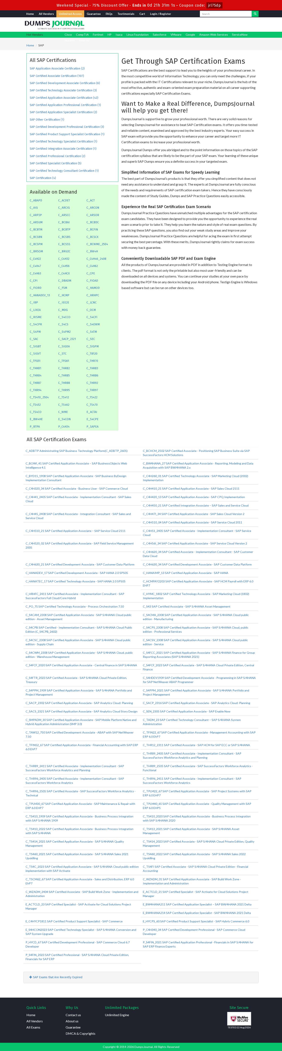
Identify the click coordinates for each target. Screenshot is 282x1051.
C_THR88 (64, 383)
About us (72, 1021)
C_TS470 (92, 405)
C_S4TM (91, 332)
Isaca (119, 34)
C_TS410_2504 (39, 397)
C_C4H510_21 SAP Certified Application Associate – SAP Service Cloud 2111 (76, 531)
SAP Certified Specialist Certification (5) (55, 163)
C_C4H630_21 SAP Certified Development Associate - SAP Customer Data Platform (80, 564)
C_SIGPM (92, 346)
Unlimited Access (70, 13)
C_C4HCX (64, 273)
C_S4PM (35, 332)
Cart (142, 13)
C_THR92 (92, 383)
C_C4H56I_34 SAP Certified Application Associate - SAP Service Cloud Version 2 (195, 543)
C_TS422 (91, 397)
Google (190, 34)
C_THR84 (35, 375)
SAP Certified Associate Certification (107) (57, 76)
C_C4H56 (64, 266)
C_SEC (90, 339)
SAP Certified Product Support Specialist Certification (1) (67, 134)
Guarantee (94, 13)
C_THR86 (92, 375)
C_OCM (91, 310)
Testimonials (125, 13)
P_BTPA (35, 426)
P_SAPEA (92, 426)
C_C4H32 (63, 259)
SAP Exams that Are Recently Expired (57, 977)
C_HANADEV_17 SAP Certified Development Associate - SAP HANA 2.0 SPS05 (77, 573)
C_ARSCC (64, 215)
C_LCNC (91, 302)
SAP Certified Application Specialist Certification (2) (63, 112)
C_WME (63, 412)
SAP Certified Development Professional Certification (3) (67, 127)
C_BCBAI (64, 222)
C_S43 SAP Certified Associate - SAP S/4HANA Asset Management (186, 606)
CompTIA (82, 34)
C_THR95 (64, 390)
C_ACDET (64, 200)
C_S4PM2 (64, 332)
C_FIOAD (92, 280)
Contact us (73, 1015)
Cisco (68, 34)
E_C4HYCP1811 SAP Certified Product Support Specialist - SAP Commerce (74, 921)
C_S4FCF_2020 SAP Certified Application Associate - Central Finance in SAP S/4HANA (81, 665)
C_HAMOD (93, 288)
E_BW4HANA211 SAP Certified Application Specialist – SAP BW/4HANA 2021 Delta (197, 904)
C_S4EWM (93, 324)
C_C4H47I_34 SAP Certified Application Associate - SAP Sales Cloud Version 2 (193, 514)
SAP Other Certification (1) (47, 119)
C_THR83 (92, 368)
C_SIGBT (35, 346)
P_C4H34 (64, 426)
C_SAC (34, 339)
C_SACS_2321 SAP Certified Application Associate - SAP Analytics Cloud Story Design (81, 711)
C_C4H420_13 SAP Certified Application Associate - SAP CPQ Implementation (194, 497)
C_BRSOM (36, 251)
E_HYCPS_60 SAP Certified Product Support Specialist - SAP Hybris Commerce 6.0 (196, 921)
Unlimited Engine (117, 1015)
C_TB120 (91, 353)
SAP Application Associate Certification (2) (57, 68)
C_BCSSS (64, 244)
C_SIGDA (64, 346)
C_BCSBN (36, 237)
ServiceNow (240, 34)
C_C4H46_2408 (96, 259)
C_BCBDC (92, 222)
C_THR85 (64, 375)
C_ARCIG (64, 207)
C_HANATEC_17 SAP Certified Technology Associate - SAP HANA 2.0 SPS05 (76, 581)
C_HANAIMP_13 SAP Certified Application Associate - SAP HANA (185, 573)
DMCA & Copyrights (80, 1033)
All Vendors (46, 13)
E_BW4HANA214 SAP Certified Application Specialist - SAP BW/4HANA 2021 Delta (197, 913)
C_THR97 (92, 390)
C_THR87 (35, 383)
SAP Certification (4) (43, 178)
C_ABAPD (36, 200)
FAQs (109, 13)
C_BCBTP (64, 229)
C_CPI (34, 280)
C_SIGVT (35, 353)
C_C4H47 (35, 266)
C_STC (62, 353)
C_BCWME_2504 (97, 244)
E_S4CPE (92, 419)
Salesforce (159, 34)
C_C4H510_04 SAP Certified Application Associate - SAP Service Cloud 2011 (192, 522)
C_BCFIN (92, 229)
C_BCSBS (64, 237)
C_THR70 (92, 361)
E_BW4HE (36, 419)
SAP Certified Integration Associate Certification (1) (63, 148)
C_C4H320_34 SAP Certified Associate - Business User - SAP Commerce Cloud (77, 488)
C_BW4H (92, 251)
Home (30, 13)
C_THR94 (35, 390)
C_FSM (62, 288)
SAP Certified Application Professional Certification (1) (65, 105)
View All (84, 40)
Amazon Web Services (213, 34)
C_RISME (36, 317)
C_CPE (90, 273)
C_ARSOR (92, 215)
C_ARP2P (36, 215)
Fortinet (98, 34)
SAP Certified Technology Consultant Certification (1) (64, 171)
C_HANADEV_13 (40, 295)
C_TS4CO (35, 412)
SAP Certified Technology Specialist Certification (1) (63, 141)
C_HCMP (63, 295)
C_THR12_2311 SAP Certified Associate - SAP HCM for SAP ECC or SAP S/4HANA (196, 745)
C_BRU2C (64, 251)
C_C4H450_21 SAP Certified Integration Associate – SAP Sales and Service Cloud (196, 505)
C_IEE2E (63, 302)
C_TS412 (63, 397)
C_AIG (34, 207)
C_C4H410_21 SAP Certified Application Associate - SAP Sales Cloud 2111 (191, 488)
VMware (176, 34)
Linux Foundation (138, 34)
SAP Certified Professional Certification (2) (57, 156)
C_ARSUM (36, 222)
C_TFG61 (63, 361)
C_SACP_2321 (67, 339)
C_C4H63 (35, 273)
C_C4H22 (35, 259)
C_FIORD (35, 288)
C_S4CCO (64, 317)
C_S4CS (63, 324)
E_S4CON (64, 419)
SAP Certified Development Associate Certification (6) (65, 83)
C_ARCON (92, 207)
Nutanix (70, 40)
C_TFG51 (35, 361)
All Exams (33, 1027)
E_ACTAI (91, 412)
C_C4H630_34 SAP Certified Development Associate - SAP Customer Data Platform (197, 564)
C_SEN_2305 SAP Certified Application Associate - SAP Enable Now (186, 711)
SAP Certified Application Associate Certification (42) (64, 98)
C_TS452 (35, 405)
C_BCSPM (36, 244)
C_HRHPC (92, 295)
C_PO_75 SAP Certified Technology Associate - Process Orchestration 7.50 (75, 606)
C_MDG (63, 310)
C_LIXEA (35, 310)
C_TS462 (63, 405)
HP (109, 34)
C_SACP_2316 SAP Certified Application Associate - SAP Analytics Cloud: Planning (196, 703)
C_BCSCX (92, 237)
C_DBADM (64, 280)
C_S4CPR (36, 324)
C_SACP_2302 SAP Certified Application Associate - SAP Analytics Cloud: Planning (79, 703)
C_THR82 (64, 368)
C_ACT (90, 200)
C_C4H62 (92, 266)
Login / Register (160, 13)
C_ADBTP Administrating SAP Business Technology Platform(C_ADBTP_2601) (77, 451)
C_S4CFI (91, 317)
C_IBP (34, 302)
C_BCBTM (36, 229)
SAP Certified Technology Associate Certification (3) (63, 90)
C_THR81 (35, 368)
